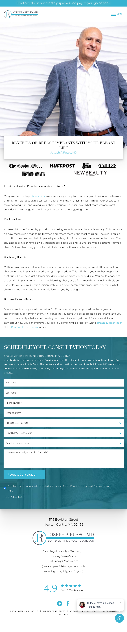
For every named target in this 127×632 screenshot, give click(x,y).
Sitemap (74, 611)
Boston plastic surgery (24, 327)
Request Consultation (22, 474)
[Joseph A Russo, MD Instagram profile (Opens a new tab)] (60, 603)
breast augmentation (110, 323)
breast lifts (38, 196)
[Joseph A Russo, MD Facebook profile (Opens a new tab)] (67, 603)
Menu (120, 14)
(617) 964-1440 (14, 497)
